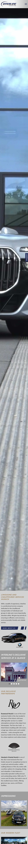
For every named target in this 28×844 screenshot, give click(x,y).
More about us (9, 628)
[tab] (9, 684)
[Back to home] (9, 4)
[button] (26, 4)
